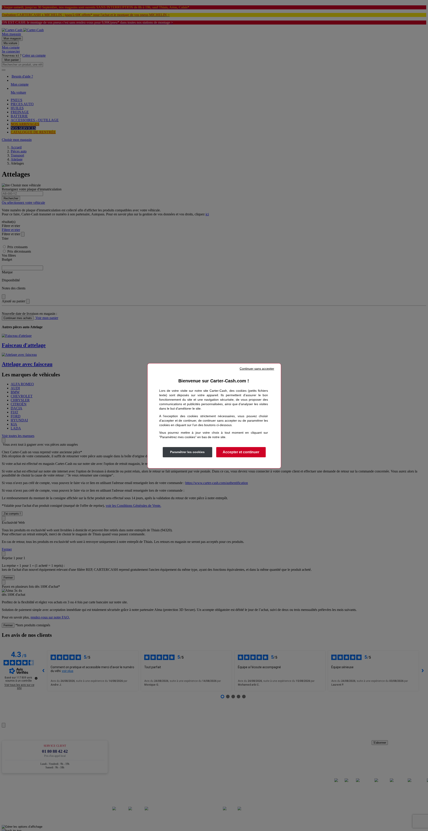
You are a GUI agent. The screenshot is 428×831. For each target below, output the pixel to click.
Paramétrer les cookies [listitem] (187, 452)
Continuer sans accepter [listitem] (257, 368)
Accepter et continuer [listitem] (241, 452)
